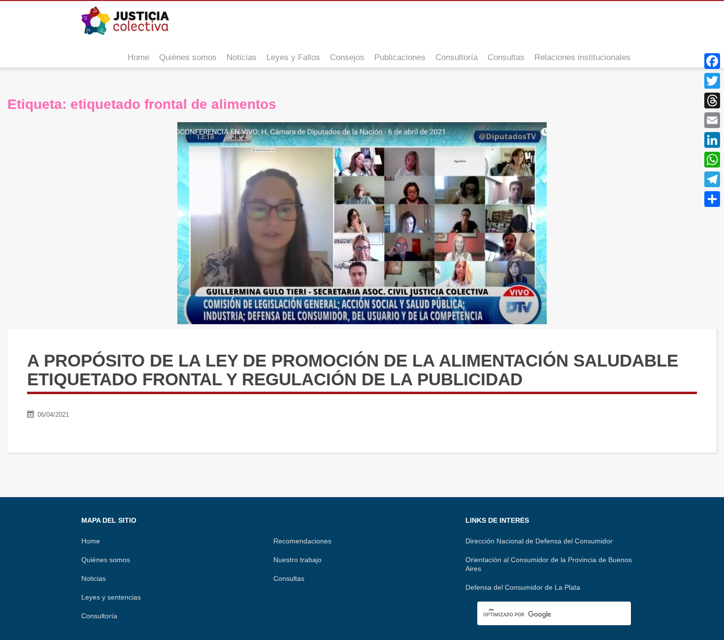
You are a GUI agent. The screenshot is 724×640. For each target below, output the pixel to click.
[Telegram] (712, 179)
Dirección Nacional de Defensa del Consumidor (539, 541)
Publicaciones (400, 57)
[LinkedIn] (712, 140)
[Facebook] (712, 61)
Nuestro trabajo (297, 560)
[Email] (712, 120)
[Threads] (712, 100)
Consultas (506, 57)
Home (138, 57)
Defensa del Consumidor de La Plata (522, 587)
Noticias (242, 57)
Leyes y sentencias (111, 597)
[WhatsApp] (712, 159)
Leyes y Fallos (293, 57)
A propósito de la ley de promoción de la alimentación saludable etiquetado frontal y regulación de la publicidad (352, 370)
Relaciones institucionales (582, 57)
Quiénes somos (188, 57)
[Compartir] (712, 199)
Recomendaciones (302, 541)
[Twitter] (712, 81)
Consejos (347, 57)
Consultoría (456, 57)
